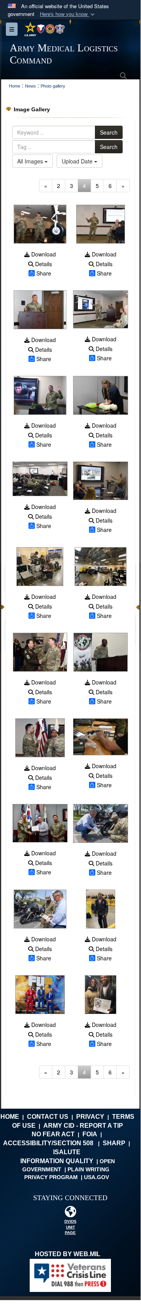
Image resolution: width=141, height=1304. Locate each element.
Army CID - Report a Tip (83, 1125)
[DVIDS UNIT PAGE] (70, 1213)
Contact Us (47, 1116)
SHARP (114, 1143)
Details (43, 264)
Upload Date (78, 161)
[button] (68, 14)
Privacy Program (51, 1177)
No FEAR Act (53, 1134)
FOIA (89, 1134)
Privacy (90, 1116)
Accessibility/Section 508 (48, 1143)
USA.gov (96, 1177)
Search (109, 132)
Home (9, 1116)
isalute (66, 1152)
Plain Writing (88, 1169)
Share (43, 273)
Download (43, 254)
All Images (31, 161)
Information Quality (56, 1161)
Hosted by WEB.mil (67, 1254)
